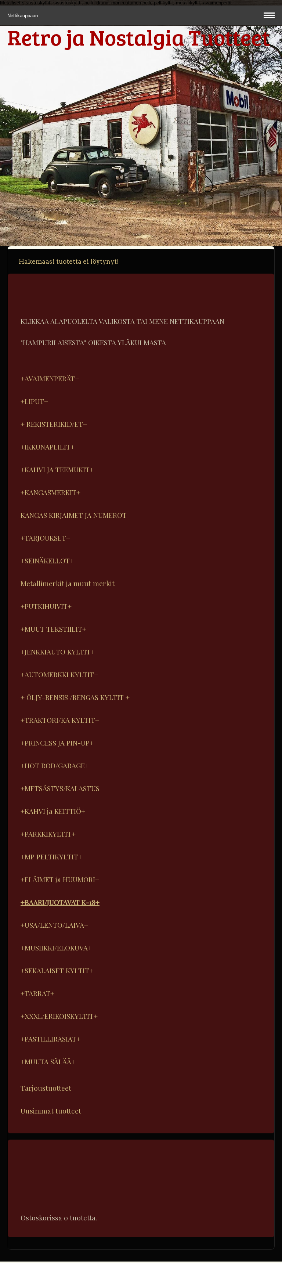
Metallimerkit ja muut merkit (68, 583)
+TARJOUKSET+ (45, 537)
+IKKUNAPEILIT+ (48, 446)
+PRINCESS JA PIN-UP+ (57, 742)
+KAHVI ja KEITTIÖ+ (53, 811)
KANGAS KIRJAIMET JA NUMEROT (74, 515)
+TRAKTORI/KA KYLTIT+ (60, 720)
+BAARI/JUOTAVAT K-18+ (60, 902)
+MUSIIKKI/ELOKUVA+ (56, 947)
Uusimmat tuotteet (51, 1110)
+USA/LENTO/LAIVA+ (54, 925)
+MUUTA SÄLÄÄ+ (48, 1061)
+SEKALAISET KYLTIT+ (57, 970)
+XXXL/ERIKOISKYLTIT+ (59, 1016)
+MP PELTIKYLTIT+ (51, 856)
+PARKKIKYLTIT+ (48, 833)
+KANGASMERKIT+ (50, 492)
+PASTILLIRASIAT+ (50, 1038)
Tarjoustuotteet (46, 1088)
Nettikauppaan (23, 15)
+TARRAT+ (37, 993)
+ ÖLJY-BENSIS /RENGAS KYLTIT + (75, 697)
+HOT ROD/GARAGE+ (55, 765)
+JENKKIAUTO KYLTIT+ (58, 651)
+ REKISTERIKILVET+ (54, 424)
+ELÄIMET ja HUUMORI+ (60, 879)
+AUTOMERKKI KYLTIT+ (59, 674)
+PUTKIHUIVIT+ (46, 606)
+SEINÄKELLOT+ (47, 560)
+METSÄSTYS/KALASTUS (60, 788)
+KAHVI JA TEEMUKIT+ (57, 469)
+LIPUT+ (34, 401)
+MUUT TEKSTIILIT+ (53, 629)
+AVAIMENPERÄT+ (50, 378)
